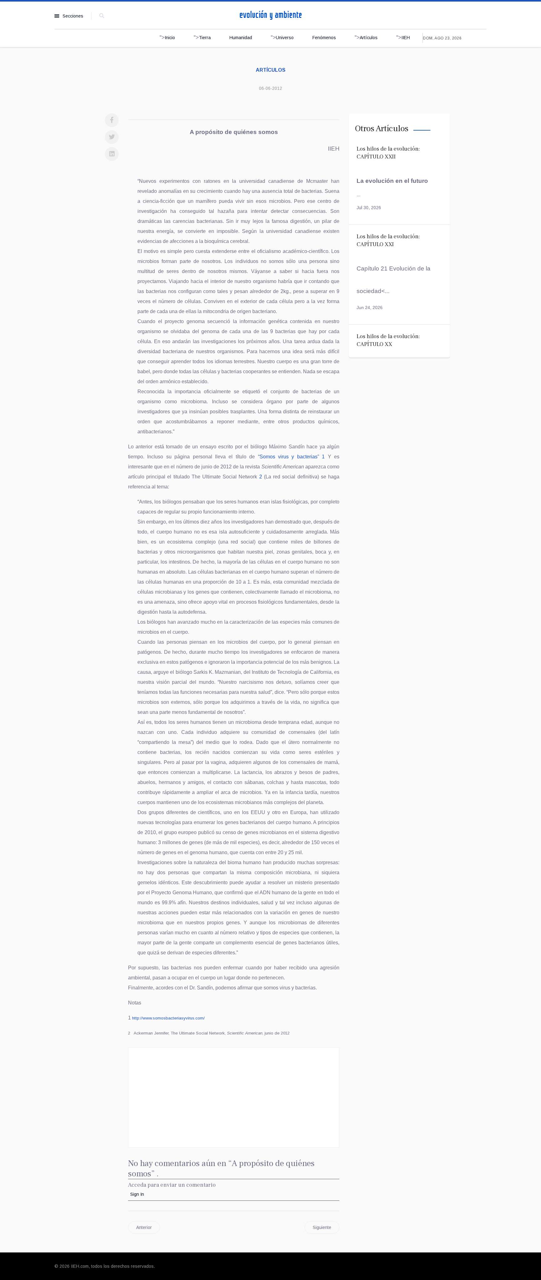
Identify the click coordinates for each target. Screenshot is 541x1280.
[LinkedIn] (112, 154)
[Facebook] (112, 120)
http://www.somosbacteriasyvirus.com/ (168, 1018)
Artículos (369, 37)
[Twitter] (112, 137)
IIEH (405, 37)
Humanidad (240, 37)
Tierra (205, 37)
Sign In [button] (137, 1194)
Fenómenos (324, 37)
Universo (285, 37)
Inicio (170, 37)
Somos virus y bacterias (288, 456)
